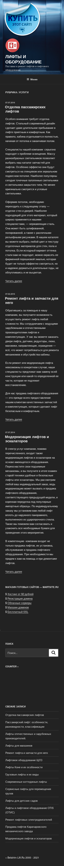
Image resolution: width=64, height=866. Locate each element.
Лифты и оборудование (23, 59)
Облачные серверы (19, 603)
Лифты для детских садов (21, 800)
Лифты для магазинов (18, 745)
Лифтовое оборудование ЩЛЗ (23, 760)
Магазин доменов (18, 607)
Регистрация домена (20, 598)
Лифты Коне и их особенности (23, 767)
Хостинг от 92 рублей (20, 594)
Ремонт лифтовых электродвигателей (28, 819)
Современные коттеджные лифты (26, 781)
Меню (34, 79)
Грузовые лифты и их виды (22, 774)
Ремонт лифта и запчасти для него (31, 300)
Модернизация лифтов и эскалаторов (27, 438)
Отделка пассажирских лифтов (25, 109)
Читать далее (13, 281)
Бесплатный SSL (17, 611)
